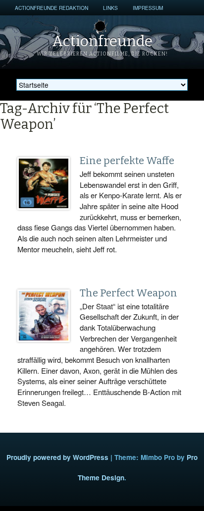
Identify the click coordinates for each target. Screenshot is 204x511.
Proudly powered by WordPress (57, 457)
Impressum (148, 7)
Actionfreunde (102, 41)
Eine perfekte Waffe (127, 161)
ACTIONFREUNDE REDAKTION (51, 7)
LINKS (110, 7)
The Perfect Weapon (128, 293)
